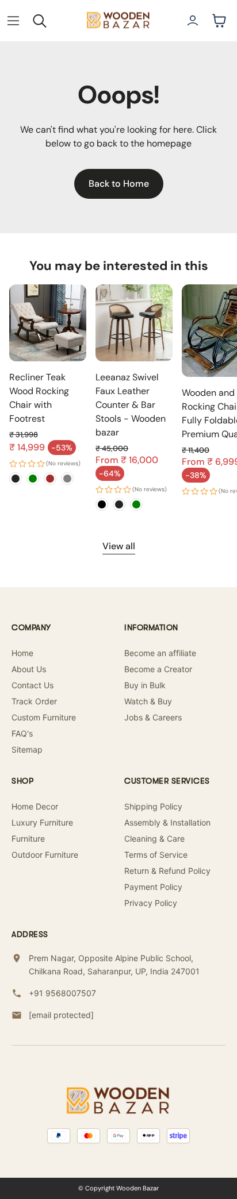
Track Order (34, 701)
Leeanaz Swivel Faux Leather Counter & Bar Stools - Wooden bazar (130, 404)
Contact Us (32, 685)
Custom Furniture (44, 717)
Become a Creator (158, 669)
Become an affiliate (160, 653)
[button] (13, 20)
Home (22, 653)
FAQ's (22, 733)
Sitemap (27, 749)
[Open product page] (47, 322)
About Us (29, 669)
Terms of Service (156, 854)
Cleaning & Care (154, 838)
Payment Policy (153, 887)
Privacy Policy (150, 903)
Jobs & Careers (153, 717)
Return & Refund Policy (167, 871)
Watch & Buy (148, 701)
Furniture (28, 838)
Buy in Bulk (145, 685)
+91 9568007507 (62, 993)
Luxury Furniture (42, 822)
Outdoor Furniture (45, 854)
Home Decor (35, 806)
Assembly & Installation (167, 822)
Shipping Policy (153, 806)
